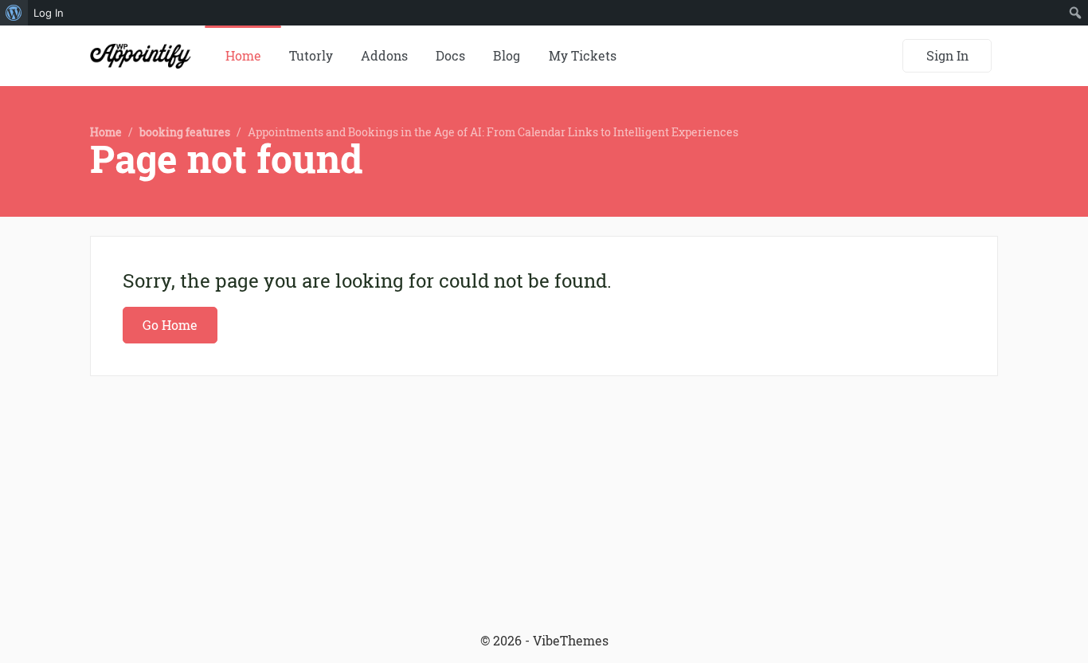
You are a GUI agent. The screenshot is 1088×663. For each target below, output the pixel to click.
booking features (184, 131)
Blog (506, 56)
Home (243, 56)
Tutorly (311, 56)
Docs (450, 56)
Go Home (170, 325)
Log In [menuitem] (48, 12)
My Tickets (582, 56)
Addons (384, 56)
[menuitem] (14, 13)
